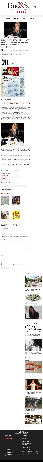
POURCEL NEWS (24, 444)
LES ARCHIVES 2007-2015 (9, 452)
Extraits (2, 99)
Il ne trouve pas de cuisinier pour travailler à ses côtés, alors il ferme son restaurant (33, 290)
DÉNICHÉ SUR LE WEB (23, 16)
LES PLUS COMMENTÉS (16, 18)
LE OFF (17, 16)
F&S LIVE (30, 16)
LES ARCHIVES (24, 18)
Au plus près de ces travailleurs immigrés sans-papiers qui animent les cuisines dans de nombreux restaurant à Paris (5, 222)
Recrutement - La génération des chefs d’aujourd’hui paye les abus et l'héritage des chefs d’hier (33, 374)
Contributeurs (32, 18)
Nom (2, 251)
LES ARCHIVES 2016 (8, 454)
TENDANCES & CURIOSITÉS (26, 443)
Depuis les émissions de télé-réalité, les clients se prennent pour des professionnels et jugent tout (32, 320)
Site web (2, 259)
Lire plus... (27, 454)
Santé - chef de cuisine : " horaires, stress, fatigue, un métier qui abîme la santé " (33, 425)
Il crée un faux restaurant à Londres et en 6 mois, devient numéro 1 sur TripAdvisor (32, 410)
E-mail (2, 255)
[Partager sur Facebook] (2, 179)
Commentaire (3, 239)
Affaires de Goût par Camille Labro (5, 205)
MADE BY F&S (12, 16)
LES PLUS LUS (8, 18)
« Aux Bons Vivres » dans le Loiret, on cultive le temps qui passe (16, 206)
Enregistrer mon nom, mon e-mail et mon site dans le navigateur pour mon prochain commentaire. (14, 265)
